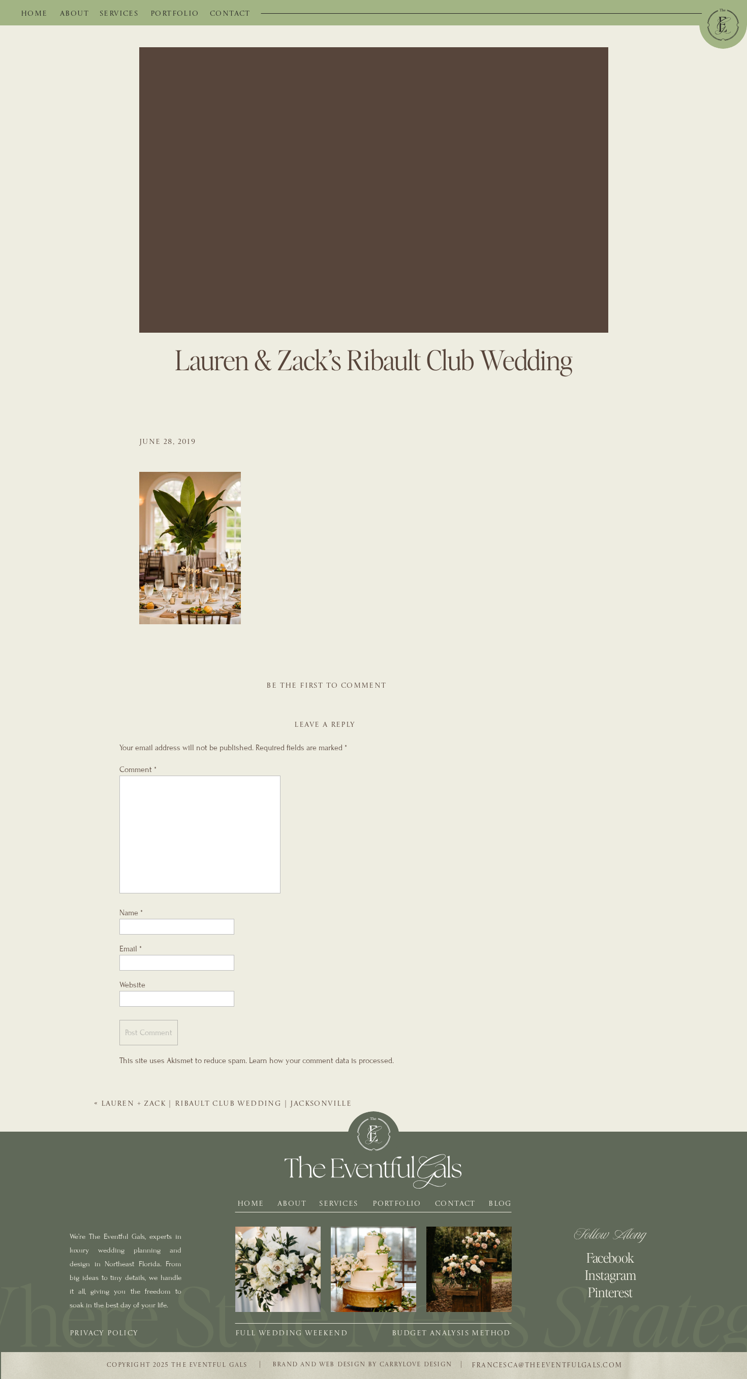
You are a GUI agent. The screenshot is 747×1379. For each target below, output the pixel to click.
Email (130, 948)
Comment (138, 769)
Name (131, 912)
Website (132, 984)
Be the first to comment (326, 685)
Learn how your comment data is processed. (321, 1060)
